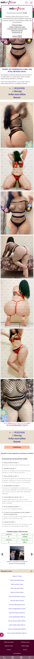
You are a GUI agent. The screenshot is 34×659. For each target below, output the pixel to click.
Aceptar (15, 36)
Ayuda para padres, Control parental (17, 29)
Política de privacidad (17, 31)
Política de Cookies (17, 25)
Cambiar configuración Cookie (17, 27)
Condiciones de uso (17, 32)
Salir (20, 36)
